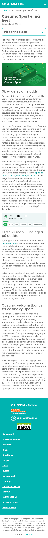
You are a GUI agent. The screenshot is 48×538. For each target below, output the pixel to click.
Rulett (5, 470)
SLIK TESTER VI (9, 497)
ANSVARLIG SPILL (11, 502)
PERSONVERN (9, 507)
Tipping (6, 481)
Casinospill (8, 434)
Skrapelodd (8, 476)
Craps (5, 460)
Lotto (5, 465)
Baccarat (7, 444)
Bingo (5, 450)
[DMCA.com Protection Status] (24, 426)
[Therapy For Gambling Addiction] (24, 411)
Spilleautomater (11, 439)
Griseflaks (6, 10)
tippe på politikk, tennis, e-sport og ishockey (22, 174)
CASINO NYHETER (11, 486)
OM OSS (6, 491)
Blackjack (7, 455)
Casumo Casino (9, 243)
